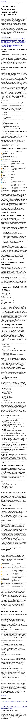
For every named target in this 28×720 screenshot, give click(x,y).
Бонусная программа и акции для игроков (11, 38)
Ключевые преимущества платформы (10, 45)
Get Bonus (3, 36)
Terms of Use (10, 706)
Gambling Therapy (8, 701)
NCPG (25, 701)
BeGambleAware (17, 701)
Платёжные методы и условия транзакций (15, 41)
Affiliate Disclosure (18, 706)
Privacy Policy (4, 706)
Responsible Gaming (7, 708)
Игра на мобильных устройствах (13, 43)
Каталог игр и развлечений (8, 42)
